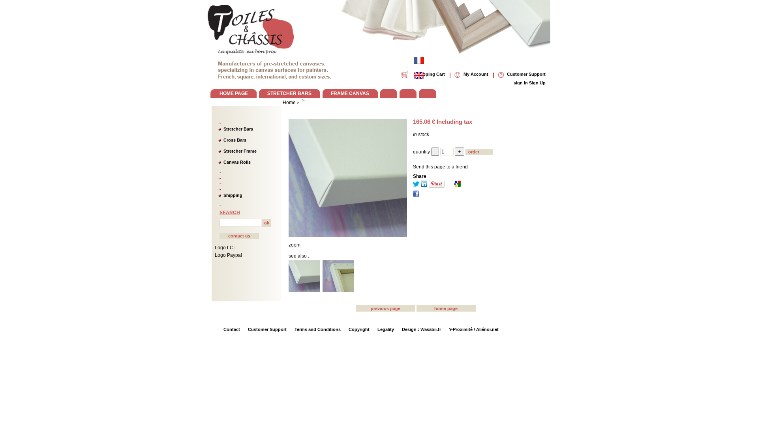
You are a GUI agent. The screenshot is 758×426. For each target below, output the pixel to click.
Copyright (359, 329)
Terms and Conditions (318, 329)
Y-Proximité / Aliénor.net (474, 329)
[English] (419, 75)
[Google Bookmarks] (457, 185)
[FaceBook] (416, 195)
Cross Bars (234, 140)
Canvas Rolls (237, 162)
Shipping (232, 195)
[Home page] (251, 27)
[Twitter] (416, 185)
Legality (385, 329)
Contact (231, 329)
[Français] (419, 60)
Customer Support (267, 329)
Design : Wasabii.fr (421, 329)
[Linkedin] (424, 185)
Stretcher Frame (240, 151)
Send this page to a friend (440, 167)
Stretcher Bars (238, 129)
